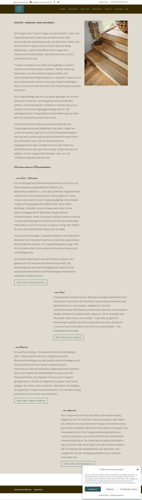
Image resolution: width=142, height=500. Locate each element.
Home (62, 9)
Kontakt (119, 9)
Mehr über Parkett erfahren (31, 282)
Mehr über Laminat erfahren (78, 463)
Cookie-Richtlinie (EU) (119, 2)
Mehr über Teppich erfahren (31, 400)
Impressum (103, 2)
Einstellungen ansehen (128, 489)
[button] (137, 469)
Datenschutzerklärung (117, 495)
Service (108, 9)
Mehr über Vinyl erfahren (68, 337)
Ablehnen (110, 489)
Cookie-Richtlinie (104, 495)
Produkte (97, 9)
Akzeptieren (92, 489)
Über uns (85, 9)
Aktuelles (73, 9)
